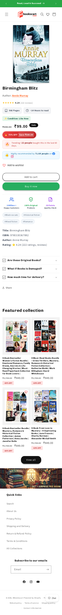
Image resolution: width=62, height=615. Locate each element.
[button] (6, 14)
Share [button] (9, 287)
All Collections (14, 548)
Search (10, 503)
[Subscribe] (47, 569)
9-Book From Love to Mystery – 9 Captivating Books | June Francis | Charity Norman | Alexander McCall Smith (43, 433)
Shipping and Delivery (18, 526)
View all (31, 459)
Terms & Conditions (17, 540)
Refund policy (15, 603)
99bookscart (18, 598)
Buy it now (31, 186)
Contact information (32, 608)
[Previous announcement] (6, 3)
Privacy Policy (14, 518)
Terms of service (32, 603)
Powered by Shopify (32, 598)
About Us (12, 511)
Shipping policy (48, 603)
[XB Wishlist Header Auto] (48, 14)
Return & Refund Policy (19, 533)
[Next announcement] (56, 3)
